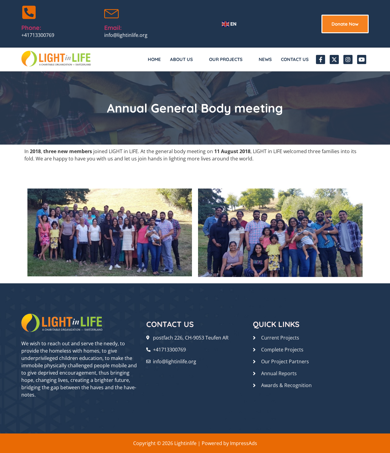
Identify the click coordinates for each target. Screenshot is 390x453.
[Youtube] (361, 59)
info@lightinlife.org (125, 35)
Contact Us (295, 59)
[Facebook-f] (320, 59)
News (265, 59)
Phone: (31, 27)
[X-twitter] (334, 59)
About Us (181, 59)
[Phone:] (29, 12)
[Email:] (111, 12)
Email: (113, 27)
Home (154, 59)
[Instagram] (348, 59)
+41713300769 (37, 35)
